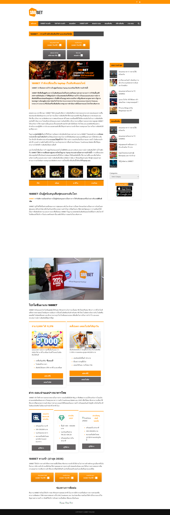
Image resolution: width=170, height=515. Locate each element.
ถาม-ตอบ (131, 23)
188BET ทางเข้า (45, 23)
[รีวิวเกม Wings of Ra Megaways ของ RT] (113, 111)
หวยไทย (94, 183)
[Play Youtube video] (66, 279)
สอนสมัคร (72, 23)
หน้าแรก (33, 23)
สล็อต (57, 183)
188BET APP (83, 23)
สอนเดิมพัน (108, 23)
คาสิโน (75, 183)
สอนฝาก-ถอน (96, 23)
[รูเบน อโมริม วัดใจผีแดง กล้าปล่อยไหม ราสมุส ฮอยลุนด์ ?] (113, 102)
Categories (113, 173)
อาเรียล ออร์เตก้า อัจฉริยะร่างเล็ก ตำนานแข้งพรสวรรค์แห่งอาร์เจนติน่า (129, 82)
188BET (31, 198)
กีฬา (38, 183)
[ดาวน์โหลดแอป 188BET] (124, 190)
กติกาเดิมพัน (120, 23)
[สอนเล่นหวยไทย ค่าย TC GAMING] (113, 94)
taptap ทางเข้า (60, 23)
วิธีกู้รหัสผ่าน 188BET (126, 161)
